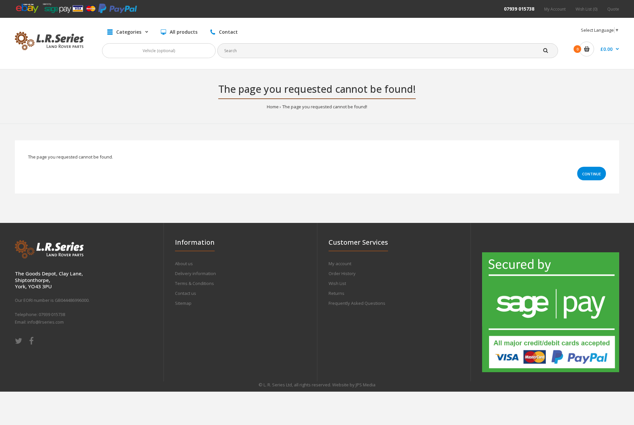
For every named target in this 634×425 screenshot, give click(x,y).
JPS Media (365, 385)
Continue (591, 173)
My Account (555, 9)
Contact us (185, 293)
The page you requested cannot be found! (324, 107)
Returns (336, 293)
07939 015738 (519, 9)
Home (273, 107)
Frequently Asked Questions (357, 303)
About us (184, 263)
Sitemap (183, 303)
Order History (342, 273)
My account (340, 263)
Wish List (337, 283)
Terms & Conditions (194, 283)
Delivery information (195, 273)
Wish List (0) (586, 9)
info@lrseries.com (45, 322)
